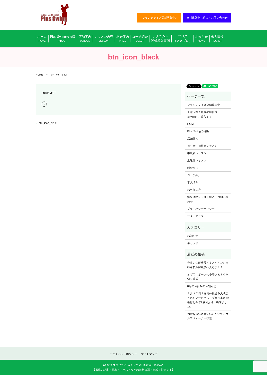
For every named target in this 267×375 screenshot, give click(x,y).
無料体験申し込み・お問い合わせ (207, 17)
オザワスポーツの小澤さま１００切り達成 (207, 276)
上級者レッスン (196, 160)
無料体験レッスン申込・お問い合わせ (207, 199)
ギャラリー (194, 243)
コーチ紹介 (140, 38)
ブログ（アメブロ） (182, 38)
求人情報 (217, 38)
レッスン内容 (103, 38)
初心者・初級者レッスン (202, 145)
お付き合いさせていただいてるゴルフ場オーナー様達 (207, 316)
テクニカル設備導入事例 (160, 38)
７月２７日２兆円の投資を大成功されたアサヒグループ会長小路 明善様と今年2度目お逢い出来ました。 (208, 300)
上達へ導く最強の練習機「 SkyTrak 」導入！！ (203, 114)
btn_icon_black (48, 122)
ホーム (42, 38)
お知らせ (201, 38)
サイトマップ (195, 216)
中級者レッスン (196, 153)
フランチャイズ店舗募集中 (158, 17)
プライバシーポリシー (201, 208)
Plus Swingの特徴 (62, 38)
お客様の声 (194, 189)
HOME (39, 74)
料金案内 (122, 38)
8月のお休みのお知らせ (201, 286)
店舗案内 (85, 38)
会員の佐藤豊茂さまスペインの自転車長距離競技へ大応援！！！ (207, 265)
